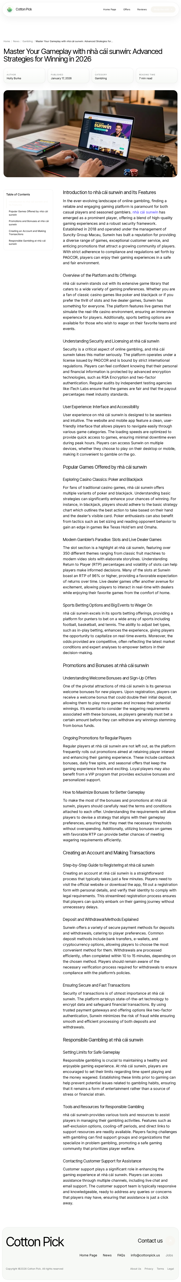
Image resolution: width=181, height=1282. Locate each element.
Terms (160, 1268)
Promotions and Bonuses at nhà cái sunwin (29, 223)
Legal (170, 1268)
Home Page (88, 1255)
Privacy (149, 1268)
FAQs (121, 1255)
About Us (135, 1268)
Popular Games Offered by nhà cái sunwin (28, 213)
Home (7, 41)
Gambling (27, 41)
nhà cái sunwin (145, 212)
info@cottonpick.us (145, 1255)
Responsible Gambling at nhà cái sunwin (27, 242)
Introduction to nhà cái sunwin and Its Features (28, 203)
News (16, 41)
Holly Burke (14, 78)
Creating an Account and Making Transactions (27, 233)
